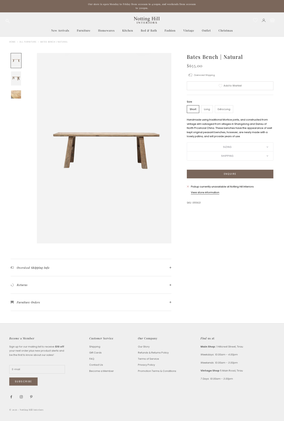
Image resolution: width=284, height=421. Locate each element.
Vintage (188, 30)
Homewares (106, 30)
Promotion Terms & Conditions (157, 371)
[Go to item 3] (16, 94)
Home (12, 41)
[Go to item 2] (16, 78)
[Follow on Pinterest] (31, 397)
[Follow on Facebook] (11, 397)
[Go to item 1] (16, 60)
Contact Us (96, 365)
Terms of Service (148, 359)
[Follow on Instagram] (21, 397)
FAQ (91, 359)
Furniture (83, 30)
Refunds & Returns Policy (153, 352)
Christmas (226, 30)
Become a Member (101, 371)
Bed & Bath (149, 30)
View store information (205, 192)
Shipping (94, 346)
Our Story (144, 346)
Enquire (230, 173)
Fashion (170, 30)
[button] (230, 146)
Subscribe (23, 381)
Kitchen (127, 30)
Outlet (206, 30)
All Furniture (28, 41)
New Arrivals (60, 30)
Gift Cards (95, 352)
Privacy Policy (146, 365)
